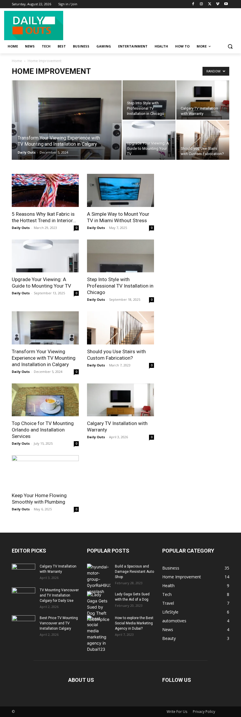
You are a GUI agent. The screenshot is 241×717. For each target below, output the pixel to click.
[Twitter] (209, 4)
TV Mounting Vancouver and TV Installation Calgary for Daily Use (59, 595)
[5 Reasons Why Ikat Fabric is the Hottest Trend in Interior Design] (45, 190)
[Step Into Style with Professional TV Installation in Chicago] (149, 100)
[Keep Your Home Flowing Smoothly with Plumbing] (45, 471)
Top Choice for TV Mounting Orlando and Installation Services (43, 429)
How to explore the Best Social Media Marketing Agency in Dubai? (134, 623)
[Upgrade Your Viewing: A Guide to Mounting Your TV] (149, 140)
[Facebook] (193, 4)
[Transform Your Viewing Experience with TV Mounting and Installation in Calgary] (67, 127)
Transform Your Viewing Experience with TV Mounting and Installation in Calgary (44, 358)
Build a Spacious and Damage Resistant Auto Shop (134, 571)
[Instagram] (201, 4)
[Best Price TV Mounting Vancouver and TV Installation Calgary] (23, 623)
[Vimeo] (217, 4)
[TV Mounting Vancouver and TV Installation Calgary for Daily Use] (23, 595)
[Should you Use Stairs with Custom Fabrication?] (202, 140)
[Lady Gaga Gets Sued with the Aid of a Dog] (99, 607)
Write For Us (177, 711)
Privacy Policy (204, 711)
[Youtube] (225, 4)
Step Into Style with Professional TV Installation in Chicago (120, 285)
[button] (230, 46)
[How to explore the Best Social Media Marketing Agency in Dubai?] (99, 633)
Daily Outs (27, 152)
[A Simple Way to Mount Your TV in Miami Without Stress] (120, 190)
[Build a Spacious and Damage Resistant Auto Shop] (99, 579)
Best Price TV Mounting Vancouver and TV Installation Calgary (59, 623)
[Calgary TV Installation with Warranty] (202, 100)
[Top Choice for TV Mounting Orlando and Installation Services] (45, 400)
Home (17, 60)
